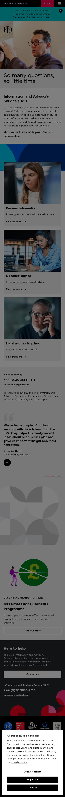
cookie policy (19, 762)
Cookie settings (32, 772)
